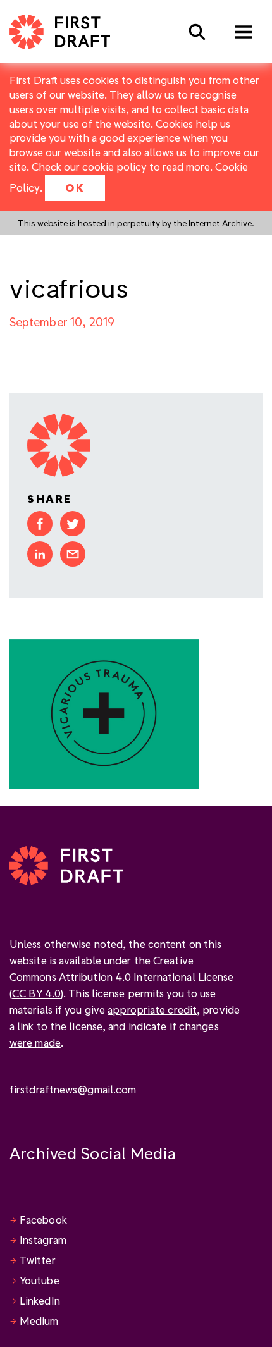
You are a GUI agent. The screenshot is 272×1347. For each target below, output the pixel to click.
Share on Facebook (40, 523)
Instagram (43, 1240)
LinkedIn (40, 1301)
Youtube (39, 1280)
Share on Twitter (72, 523)
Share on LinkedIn (40, 554)
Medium (39, 1321)
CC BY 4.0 (36, 993)
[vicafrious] (104, 713)
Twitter (38, 1260)
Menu (243, 31)
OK (75, 187)
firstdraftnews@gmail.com (72, 1089)
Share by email (72, 554)
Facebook (43, 1220)
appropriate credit (152, 1010)
